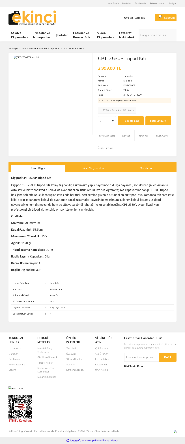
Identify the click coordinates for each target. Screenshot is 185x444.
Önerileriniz (147, 168)
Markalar (126, 3)
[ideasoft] (73, 440)
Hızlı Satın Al (158, 121)
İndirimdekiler (102, 359)
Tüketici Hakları (45, 363)
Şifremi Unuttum (74, 359)
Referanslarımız (157, 3)
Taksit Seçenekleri (92, 168)
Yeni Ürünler (101, 354)
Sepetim (70, 364)
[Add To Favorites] (107, 135)
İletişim (173, 3)
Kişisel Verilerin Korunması (45, 369)
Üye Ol (128, 18)
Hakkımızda (14, 348)
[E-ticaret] (92, 440)
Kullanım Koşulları (47, 377)
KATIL (168, 357)
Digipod (127, 80)
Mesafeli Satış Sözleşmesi (44, 350)
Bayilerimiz (140, 3)
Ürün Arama (101, 370)
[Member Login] (120, 17)
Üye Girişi (71, 354)
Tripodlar (128, 76)
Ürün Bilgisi (38, 168)
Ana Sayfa (113, 3)
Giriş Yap (140, 18)
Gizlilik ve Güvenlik (47, 357)
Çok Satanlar (102, 348)
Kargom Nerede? (75, 370)
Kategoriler (101, 364)
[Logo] (32, 17)
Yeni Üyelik (72, 348)
